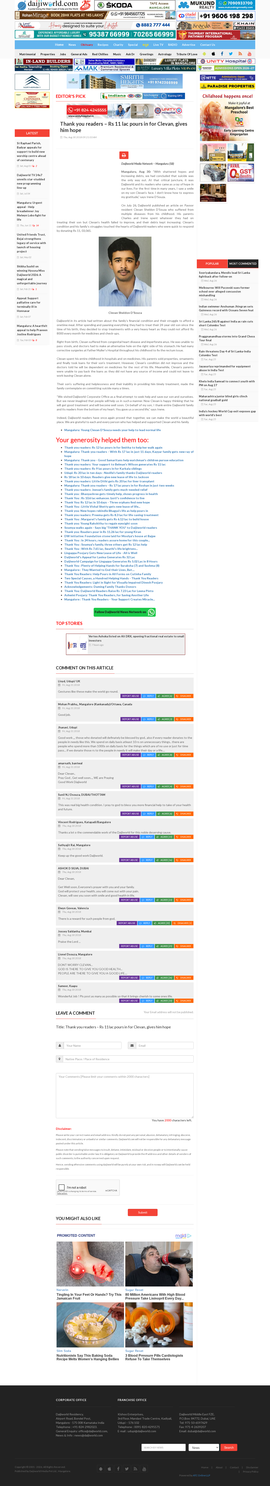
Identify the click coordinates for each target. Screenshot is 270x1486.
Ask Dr (130, 54)
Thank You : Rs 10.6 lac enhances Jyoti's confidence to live (104, 498)
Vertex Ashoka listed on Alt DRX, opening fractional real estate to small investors (136, 638)
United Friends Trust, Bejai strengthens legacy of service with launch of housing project (31, 243)
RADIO (172, 44)
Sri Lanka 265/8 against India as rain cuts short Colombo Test (226, 323)
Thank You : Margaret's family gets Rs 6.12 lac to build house (106, 519)
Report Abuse (130, 695)
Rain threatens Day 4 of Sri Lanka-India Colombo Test (225, 353)
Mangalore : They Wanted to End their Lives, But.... (99, 570)
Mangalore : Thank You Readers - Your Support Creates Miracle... (109, 599)
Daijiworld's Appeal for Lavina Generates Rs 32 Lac (99, 557)
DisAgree (186, 695)
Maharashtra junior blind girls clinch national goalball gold (223, 398)
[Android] (204, 54)
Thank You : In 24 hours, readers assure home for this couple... (107, 540)
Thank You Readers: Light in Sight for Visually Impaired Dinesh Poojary (113, 582)
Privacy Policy (250, 1471)
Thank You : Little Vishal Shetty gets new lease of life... (102, 506)
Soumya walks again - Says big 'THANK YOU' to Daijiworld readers (110, 527)
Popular (212, 263)
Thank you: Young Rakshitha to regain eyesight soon (101, 523)
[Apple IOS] (213, 54)
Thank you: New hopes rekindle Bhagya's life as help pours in (106, 510)
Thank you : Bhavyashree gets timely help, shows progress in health (111, 494)
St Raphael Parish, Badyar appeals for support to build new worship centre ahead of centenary (31, 152)
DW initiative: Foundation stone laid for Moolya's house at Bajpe (109, 536)
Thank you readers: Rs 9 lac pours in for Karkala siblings (103, 468)
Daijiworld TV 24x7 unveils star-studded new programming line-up (31, 181)
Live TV (158, 44)
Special (133, 44)
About (219, 1467)
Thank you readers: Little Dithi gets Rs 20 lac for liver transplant (109, 481)
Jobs (63, 54)
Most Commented (243, 263)
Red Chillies (100, 54)
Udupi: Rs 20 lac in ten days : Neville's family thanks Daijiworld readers (113, 473)
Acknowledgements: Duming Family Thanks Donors (100, 586)
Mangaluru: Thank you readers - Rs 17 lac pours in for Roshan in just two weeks (119, 485)
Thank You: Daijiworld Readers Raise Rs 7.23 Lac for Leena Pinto (109, 591)
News (72, 44)
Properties (47, 54)
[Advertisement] (88, 189)
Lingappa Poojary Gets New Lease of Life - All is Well (100, 553)
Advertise (188, 44)
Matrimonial (27, 54)
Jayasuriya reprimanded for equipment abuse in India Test (225, 368)
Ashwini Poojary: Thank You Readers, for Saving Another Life (106, 595)
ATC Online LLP (201, 1475)
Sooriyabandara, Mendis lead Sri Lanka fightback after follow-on (224, 274)
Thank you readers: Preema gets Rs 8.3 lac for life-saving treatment (111, 515)
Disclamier (252, 1467)
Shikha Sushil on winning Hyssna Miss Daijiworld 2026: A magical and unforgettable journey (32, 275)
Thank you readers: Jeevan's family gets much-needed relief (105, 489)
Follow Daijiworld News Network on (121, 612)
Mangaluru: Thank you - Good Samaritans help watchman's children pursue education (124, 460)
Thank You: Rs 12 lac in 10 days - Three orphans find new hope (107, 502)
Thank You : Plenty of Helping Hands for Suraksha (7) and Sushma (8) (111, 565)
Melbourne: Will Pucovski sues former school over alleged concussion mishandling (224, 291)
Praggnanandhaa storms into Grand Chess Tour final (227, 338)
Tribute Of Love (186, 54)
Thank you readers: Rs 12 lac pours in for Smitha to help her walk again (113, 447)
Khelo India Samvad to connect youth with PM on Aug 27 (227, 383)
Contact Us (207, 44)
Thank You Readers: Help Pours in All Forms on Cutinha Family (107, 574)
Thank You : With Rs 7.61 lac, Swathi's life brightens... (101, 548)
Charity (118, 44)
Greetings (146, 54)
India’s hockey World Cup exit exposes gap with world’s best (227, 413)
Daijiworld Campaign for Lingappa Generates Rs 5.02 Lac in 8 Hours (111, 561)
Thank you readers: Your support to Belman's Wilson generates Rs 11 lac (115, 464)
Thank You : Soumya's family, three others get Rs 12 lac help (105, 544)
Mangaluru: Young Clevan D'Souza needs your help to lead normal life (112, 430)
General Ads (79, 54)
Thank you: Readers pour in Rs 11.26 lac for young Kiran (102, 532)
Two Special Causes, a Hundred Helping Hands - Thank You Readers (111, 578)
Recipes (103, 44)
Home (204, 1467)
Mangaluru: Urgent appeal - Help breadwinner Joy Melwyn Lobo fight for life (31, 211)
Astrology (164, 54)
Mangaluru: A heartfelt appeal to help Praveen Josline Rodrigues (32, 330)
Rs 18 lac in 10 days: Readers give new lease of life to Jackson (106, 477)
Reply (150, 695)
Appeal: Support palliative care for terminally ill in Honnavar (28, 305)
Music (117, 54)
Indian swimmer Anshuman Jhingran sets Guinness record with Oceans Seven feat (226, 308)
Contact (234, 1467)
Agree (167, 695)
